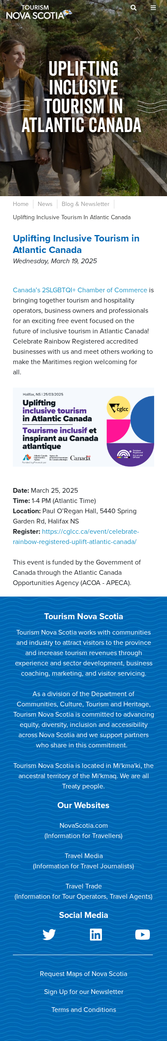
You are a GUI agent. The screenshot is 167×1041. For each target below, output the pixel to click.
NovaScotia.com (84, 825)
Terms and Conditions (83, 1010)
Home (21, 204)
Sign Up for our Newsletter (83, 992)
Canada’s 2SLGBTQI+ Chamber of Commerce (80, 290)
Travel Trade (84, 886)
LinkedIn (83, 938)
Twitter (36, 938)
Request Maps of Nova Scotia (83, 974)
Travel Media (84, 856)
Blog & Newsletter (86, 204)
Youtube (129, 938)
